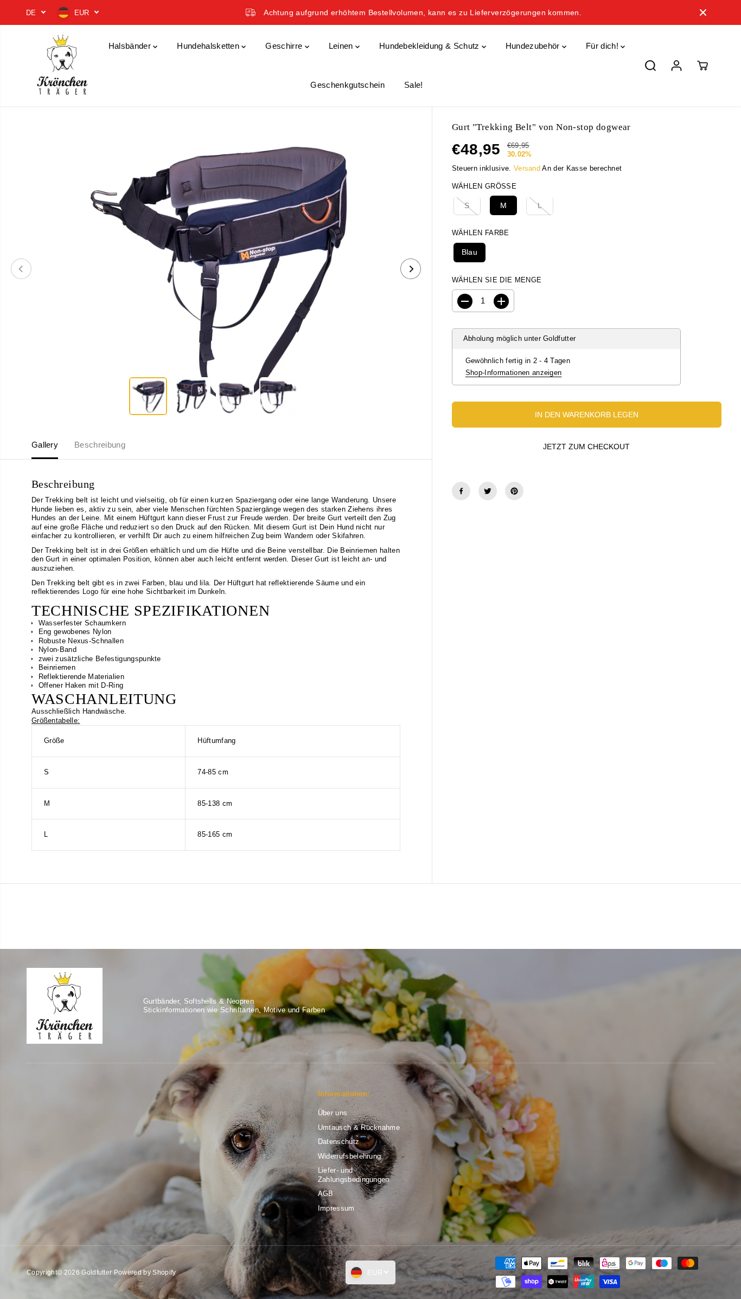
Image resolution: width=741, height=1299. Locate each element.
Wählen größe (484, 186)
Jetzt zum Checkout (586, 446)
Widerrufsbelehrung (349, 1156)
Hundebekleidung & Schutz (430, 45)
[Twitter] (487, 491)
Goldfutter (96, 1272)
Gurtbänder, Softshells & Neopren (198, 1001)
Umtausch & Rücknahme (359, 1127)
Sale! (413, 84)
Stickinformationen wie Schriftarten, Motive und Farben (234, 1010)
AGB (326, 1194)
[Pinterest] (514, 491)
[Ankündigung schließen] (703, 12)
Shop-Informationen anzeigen (513, 373)
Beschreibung (99, 445)
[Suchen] (650, 65)
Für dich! (603, 45)
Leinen (342, 45)
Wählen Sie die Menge (496, 280)
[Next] (410, 268)
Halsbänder (131, 45)
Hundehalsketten (209, 45)
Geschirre (284, 45)
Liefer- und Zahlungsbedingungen (353, 1175)
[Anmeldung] (676, 65)
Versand (527, 168)
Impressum (336, 1208)
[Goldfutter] (62, 65)
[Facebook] (461, 491)
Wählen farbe (480, 233)
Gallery (44, 445)
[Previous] (21, 268)
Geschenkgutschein (347, 84)
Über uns (333, 1113)
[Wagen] (702, 65)
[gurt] (216, 268)
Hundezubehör (534, 45)
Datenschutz (339, 1142)
